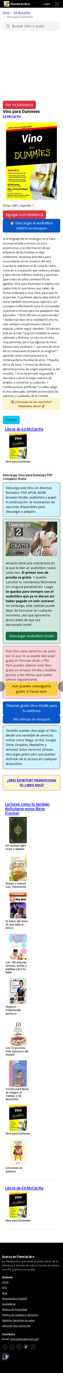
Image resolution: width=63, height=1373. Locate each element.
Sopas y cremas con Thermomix (16, 885)
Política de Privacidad (14, 1309)
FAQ (4, 1287)
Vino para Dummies (18, 461)
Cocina (11, 420)
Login (46, 3)
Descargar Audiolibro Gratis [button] (31, 636)
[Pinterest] (33, 1347)
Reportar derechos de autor (18, 1320)
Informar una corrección (16, 1325)
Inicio (6, 13)
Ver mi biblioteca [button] (19, 104)
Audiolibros (9, 1304)
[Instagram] (19, 1347)
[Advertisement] (31, 63)
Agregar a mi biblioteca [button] (24, 214)
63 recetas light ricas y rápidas (16, 847)
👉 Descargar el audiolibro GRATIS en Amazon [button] (31, 226)
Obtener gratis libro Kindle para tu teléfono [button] (31, 708)
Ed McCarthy (22, 13)
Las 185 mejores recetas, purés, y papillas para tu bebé (16, 967)
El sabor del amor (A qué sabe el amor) (17, 925)
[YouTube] (5, 1347)
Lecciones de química (14, 1169)
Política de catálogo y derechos (20, 1315)
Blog (4, 1293)
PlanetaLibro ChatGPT (14, 1298)
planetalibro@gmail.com (24, 1339)
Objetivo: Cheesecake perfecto (13, 1010)
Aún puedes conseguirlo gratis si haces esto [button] (31, 689)
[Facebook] (12, 1347)
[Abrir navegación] (57, 3)
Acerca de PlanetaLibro (18, 1256)
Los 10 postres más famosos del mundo (17, 1051)
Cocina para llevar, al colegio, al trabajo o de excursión (17, 1094)
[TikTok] (26, 1347)
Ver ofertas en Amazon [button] (31, 719)
